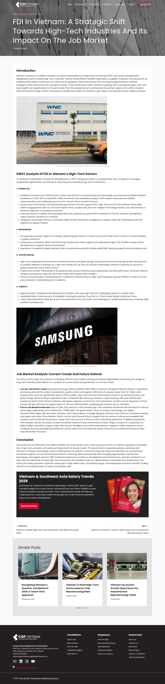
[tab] (78, 608)
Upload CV (145, 4)
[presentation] (38, 566)
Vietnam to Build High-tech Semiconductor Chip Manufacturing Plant (47, 529)
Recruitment (36, 14)
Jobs (69, 4)
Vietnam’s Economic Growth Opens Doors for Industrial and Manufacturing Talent (120, 529)
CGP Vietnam (24, 678)
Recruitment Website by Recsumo (45, 678)
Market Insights (20, 14)
